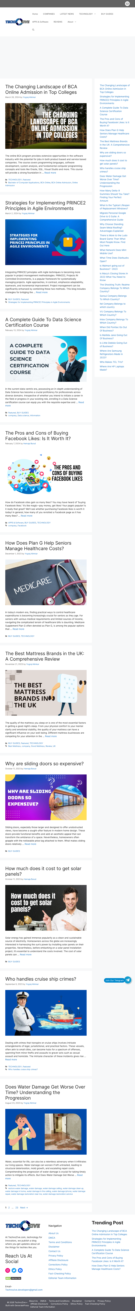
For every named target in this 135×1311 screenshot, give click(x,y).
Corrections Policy (58, 1264)
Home (35, 14)
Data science (23, 415)
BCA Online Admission (61, 182)
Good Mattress (38, 746)
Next (24, 1207)
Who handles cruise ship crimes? (40, 979)
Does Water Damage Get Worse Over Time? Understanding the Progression (45, 1092)
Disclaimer (54, 1246)
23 (17, 1207)
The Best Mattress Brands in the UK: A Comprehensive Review (44, 656)
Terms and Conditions (60, 1242)
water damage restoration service (58, 1194)
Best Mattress (14, 746)
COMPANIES (49, 14)
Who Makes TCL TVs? (111, 362)
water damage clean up (73, 1188)
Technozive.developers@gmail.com (24, 1289)
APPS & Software (40, 22)
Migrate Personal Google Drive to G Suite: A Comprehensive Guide (113, 216)
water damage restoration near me (26, 1194)
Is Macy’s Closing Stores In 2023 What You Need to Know (114, 277)
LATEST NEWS (67, 14)
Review (49, 746)
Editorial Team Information (62, 1278)
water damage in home (15, 1191)
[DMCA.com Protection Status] (13, 1279)
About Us (54, 1233)
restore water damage (18, 1188)
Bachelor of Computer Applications (23, 182)
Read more (50, 172)
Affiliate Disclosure (58, 1260)
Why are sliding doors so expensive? (44, 763)
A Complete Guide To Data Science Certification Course (43, 322)
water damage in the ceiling (39, 1191)
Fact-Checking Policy (60, 1273)
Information (35, 415)
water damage (35, 1188)
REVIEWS (58, 22)
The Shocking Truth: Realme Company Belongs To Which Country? (115, 288)
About (70, 22)
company (12, 415)
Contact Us (54, 1251)
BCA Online (45, 182)
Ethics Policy (55, 1269)
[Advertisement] (67, 56)
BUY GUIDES (107, 14)
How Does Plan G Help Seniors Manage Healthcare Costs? (38, 545)
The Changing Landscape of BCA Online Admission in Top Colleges (41, 89)
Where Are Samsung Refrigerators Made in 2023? (111, 354)
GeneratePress (22, 1305)
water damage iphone (61, 1191)
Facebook (22, 525)
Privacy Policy (56, 1255)
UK (54, 746)
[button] (33, 30)
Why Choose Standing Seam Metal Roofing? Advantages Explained (112, 227)
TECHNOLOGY (86, 14)
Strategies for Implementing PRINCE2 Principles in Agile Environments (45, 205)
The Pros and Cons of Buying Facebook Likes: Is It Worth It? (38, 435)
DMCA (52, 1237)
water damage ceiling (52, 1188)
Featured (26, 179)
